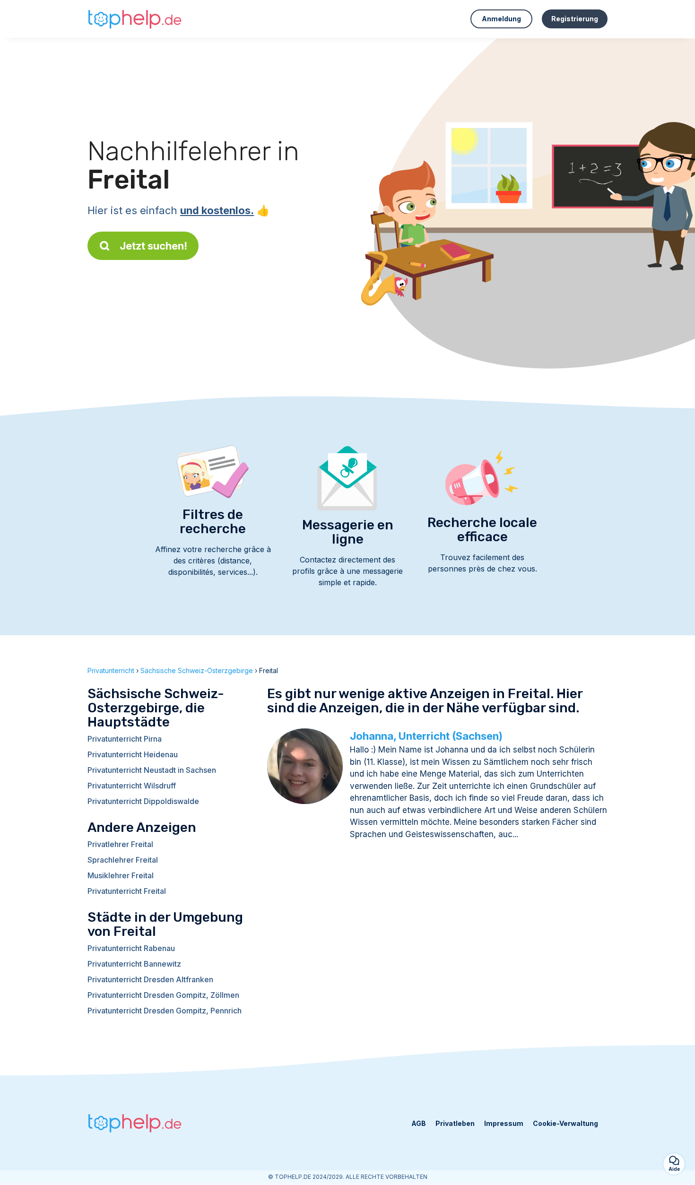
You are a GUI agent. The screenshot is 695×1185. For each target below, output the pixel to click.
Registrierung (574, 19)
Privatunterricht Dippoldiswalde (143, 801)
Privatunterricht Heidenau (132, 754)
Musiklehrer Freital (120, 875)
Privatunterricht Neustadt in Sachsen (151, 770)
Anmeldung (501, 19)
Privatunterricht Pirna (124, 739)
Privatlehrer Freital (120, 844)
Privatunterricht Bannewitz (134, 964)
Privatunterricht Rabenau (131, 948)
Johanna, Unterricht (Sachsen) (426, 736)
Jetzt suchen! (153, 246)
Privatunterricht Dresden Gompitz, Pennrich (164, 1010)
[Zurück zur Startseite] (134, 18)
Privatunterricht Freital (126, 891)
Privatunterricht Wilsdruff (131, 785)
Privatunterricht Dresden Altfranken (150, 979)
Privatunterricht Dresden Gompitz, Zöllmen (163, 995)
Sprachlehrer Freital (122, 860)
